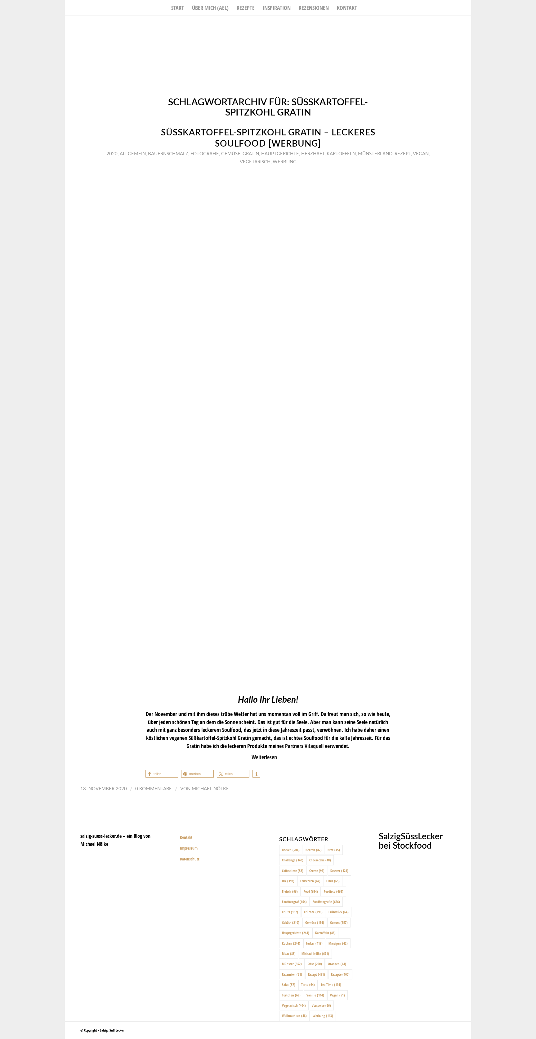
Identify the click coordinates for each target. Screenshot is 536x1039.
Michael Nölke (210, 789)
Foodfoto (333, 891)
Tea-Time (331, 984)
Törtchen (291, 995)
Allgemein (133, 154)
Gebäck (290, 922)
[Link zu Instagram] (457, 25)
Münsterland (375, 154)
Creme (316, 870)
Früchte (313, 912)
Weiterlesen (264, 757)
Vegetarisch (255, 162)
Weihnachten (294, 1015)
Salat (288, 984)
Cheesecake (320, 860)
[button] (161, 774)
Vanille (315, 995)
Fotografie (204, 154)
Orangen (337, 963)
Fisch (333, 880)
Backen (291, 849)
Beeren (314, 849)
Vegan (421, 154)
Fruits (290, 912)
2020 (112, 154)
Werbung (285, 162)
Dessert (339, 870)
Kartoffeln (341, 154)
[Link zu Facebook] (448, 25)
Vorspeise (321, 1005)
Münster (292, 963)
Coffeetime (292, 870)
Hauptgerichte (280, 154)
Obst (315, 963)
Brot (334, 849)
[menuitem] (177, 8)
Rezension (292, 974)
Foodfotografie (326, 901)
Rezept (403, 154)
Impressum (189, 848)
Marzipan (338, 943)
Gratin (251, 154)
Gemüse (230, 154)
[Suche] (365, 8)
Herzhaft (312, 154)
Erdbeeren (310, 880)
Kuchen (291, 943)
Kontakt (186, 837)
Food (311, 891)
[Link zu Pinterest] (466, 25)
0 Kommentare (153, 789)
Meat (289, 953)
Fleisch (290, 891)
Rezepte (340, 974)
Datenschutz (189, 859)
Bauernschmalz (168, 154)
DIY (288, 880)
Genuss (339, 922)
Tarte (308, 984)
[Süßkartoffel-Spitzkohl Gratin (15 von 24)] (268, 428)
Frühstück (338, 912)
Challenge (292, 860)
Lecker (314, 943)
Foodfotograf (294, 901)
